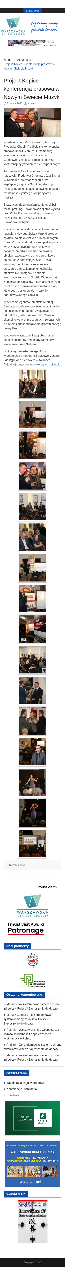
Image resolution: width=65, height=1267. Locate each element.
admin (31, 103)
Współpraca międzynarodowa (25, 1082)
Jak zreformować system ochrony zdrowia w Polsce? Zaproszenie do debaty (28, 1019)
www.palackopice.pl (16, 277)
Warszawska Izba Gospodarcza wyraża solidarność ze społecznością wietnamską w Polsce (31, 1034)
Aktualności (18, 864)
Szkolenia (12, 1095)
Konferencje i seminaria (21, 1089)
